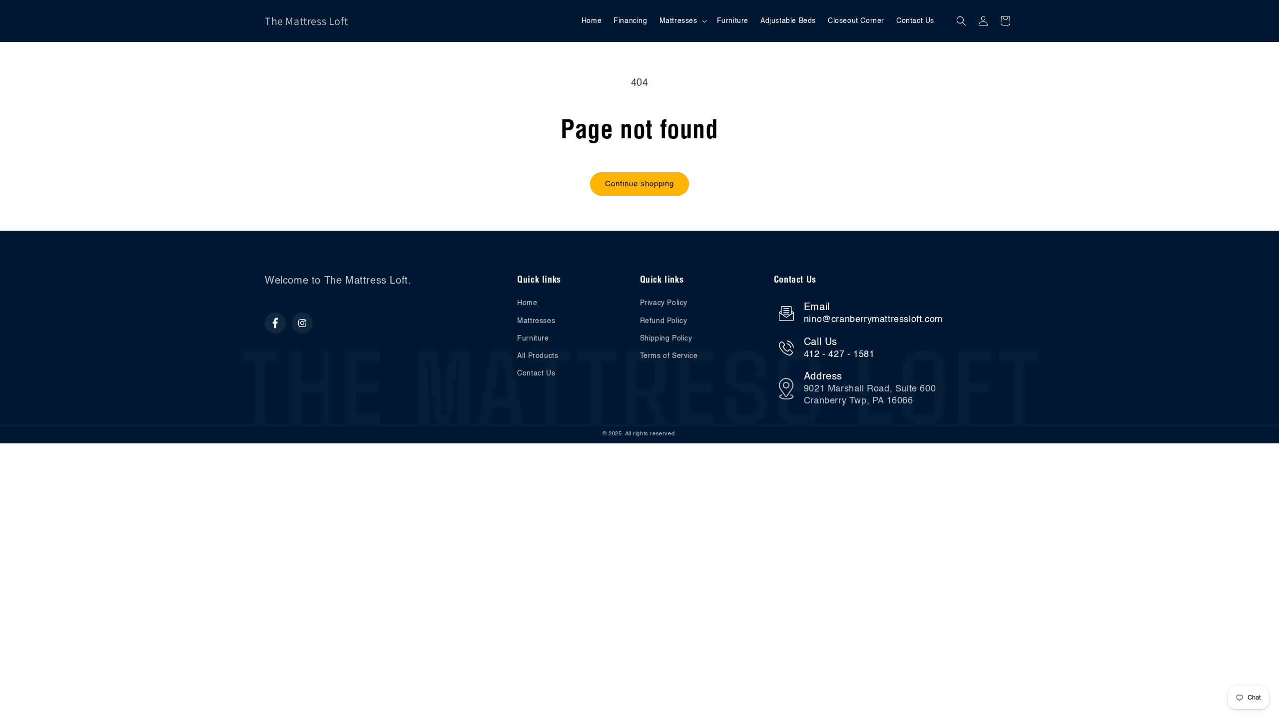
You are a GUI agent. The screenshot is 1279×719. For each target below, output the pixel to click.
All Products (537, 356)
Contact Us (536, 373)
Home (527, 303)
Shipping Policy (666, 338)
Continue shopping (639, 184)
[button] (682, 20)
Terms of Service (669, 356)
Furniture (533, 338)
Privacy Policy (663, 303)
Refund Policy (663, 321)
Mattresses (536, 321)
